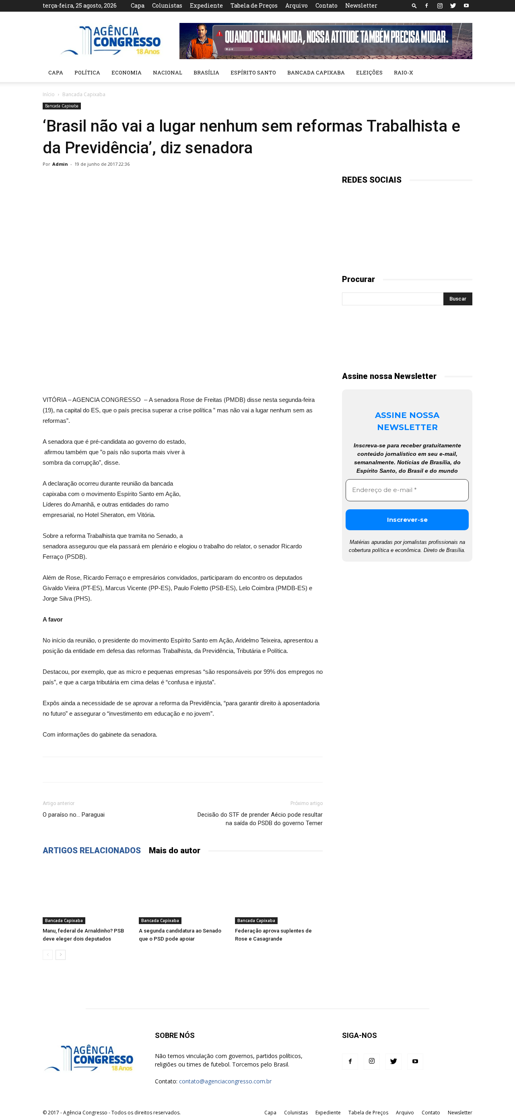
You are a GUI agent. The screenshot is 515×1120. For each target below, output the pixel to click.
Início (49, 94)
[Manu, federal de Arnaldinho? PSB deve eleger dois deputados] (86, 894)
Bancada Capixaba (316, 72)
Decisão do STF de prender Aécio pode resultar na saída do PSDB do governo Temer (260, 819)
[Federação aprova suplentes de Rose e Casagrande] (279, 894)
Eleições (369, 72)
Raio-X (403, 72)
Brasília (206, 72)
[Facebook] (426, 5)
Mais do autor (174, 850)
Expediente (206, 5)
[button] (414, 5)
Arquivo (296, 5)
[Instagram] (440, 5)
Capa (137, 5)
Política (87, 72)
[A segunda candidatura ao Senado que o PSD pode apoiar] (183, 894)
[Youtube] (466, 5)
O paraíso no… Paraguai (74, 814)
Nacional (167, 72)
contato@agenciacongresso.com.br (225, 1081)
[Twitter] (453, 5)
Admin (60, 164)
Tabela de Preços (254, 5)
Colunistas (167, 5)
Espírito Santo (253, 72)
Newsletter (361, 5)
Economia (126, 72)
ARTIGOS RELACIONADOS (92, 850)
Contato (326, 5)
